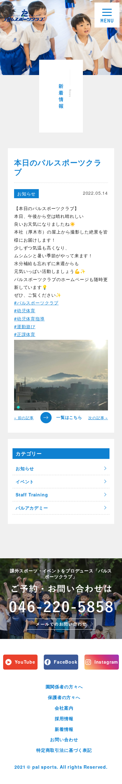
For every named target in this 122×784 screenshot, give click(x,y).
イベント (25, 481)
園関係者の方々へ (64, 686)
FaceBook (66, 662)
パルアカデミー (32, 508)
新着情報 (64, 729)
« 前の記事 (24, 417)
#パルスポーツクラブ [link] (36, 302)
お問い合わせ (64, 739)
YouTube (25, 662)
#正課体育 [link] (24, 334)
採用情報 (64, 718)
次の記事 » (98, 417)
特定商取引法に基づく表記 (64, 750)
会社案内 (64, 708)
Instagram (106, 662)
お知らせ (26, 193)
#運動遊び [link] (24, 326)
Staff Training (32, 494)
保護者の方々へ (64, 697)
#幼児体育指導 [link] (29, 318)
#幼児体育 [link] (24, 310)
